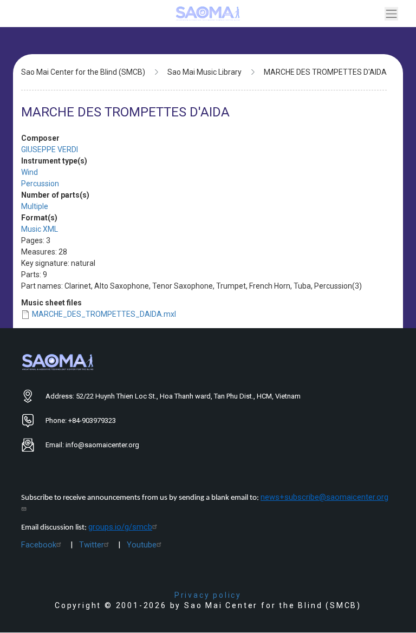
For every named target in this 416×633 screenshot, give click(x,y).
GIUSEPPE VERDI (49, 149)
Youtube (142, 545)
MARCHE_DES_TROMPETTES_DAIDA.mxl (104, 314)
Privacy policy (208, 595)
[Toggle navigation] (391, 14)
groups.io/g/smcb (120, 527)
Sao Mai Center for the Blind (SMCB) (83, 72)
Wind (29, 172)
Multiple (34, 206)
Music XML (39, 229)
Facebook (38, 545)
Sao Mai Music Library (204, 72)
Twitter (91, 545)
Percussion (40, 183)
